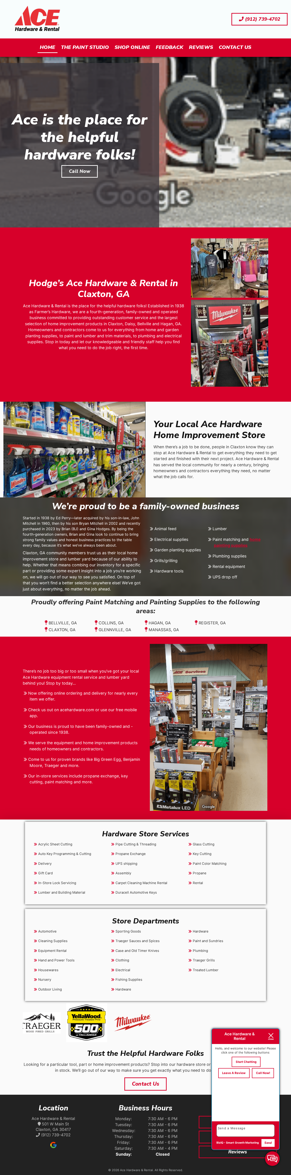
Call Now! (263, 1073)
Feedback (169, 47)
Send (268, 1143)
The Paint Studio (85, 47)
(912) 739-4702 (262, 19)
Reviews (201, 47)
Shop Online (132, 47)
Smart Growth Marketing (242, 1142)
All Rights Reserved (168, 1170)
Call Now (79, 171)
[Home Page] (37, 19)
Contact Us (235, 47)
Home (47, 47)
